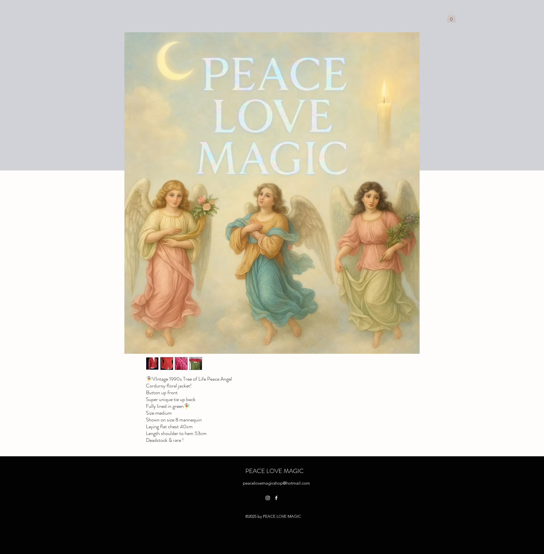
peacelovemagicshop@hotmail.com (276, 483)
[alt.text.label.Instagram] (268, 498)
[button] (451, 17)
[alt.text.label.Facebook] (276, 498)
